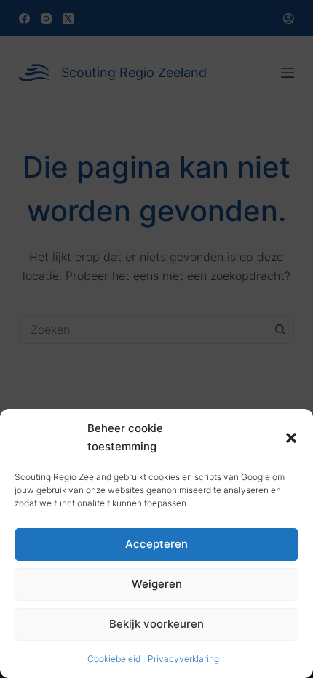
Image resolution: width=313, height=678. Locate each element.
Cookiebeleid (113, 658)
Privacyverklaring (183, 658)
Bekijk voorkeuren (156, 624)
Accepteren (156, 544)
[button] (291, 438)
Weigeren (157, 584)
